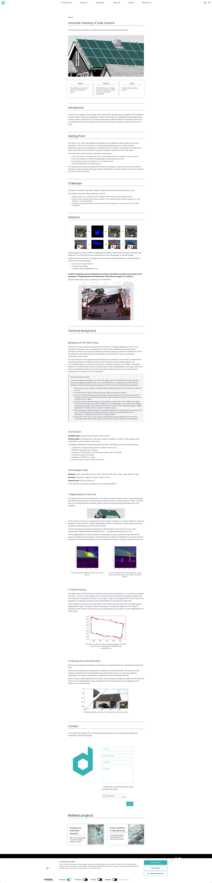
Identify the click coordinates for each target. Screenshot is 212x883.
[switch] (85, 879)
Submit (130, 803)
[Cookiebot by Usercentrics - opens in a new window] (48, 880)
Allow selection (155, 868)
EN (205, 3)
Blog (130, 531)
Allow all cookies (156, 862)
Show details (124, 879)
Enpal (78, 143)
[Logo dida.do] (5, 3)
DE (209, 3)
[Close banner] (171, 860)
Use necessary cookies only (155, 873)
